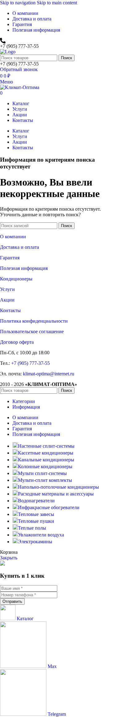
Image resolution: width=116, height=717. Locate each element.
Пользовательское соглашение (32, 331)
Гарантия (9, 257)
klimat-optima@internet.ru (48, 373)
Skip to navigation (18, 2)
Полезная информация (24, 268)
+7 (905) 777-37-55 (30, 363)
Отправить (12, 601)
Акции (7, 299)
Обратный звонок (19, 69)
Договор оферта (17, 342)
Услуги (7, 289)
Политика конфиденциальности (34, 321)
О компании (13, 236)
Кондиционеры (16, 278)
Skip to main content (57, 2)
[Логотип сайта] (7, 51)
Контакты (10, 310)
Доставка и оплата (19, 247)
